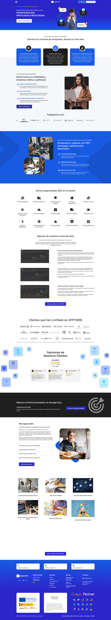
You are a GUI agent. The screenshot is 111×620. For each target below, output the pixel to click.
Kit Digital (81, 2)
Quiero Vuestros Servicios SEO (55, 553)
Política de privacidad (67, 616)
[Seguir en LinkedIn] (26, 580)
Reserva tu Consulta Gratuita (76, 408)
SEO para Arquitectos (39, 201)
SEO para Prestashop (72, 225)
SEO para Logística (72, 213)
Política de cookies (78, 616)
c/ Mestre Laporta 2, (87, 581)
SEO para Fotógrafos (39, 213)
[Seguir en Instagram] (19, 580)
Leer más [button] (33, 380)
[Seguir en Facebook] (21, 580)
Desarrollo (51, 579)
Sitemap (92, 616)
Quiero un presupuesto (24, 21)
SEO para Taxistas (88, 201)
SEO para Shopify (55, 225)
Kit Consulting (91, 2)
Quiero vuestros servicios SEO (55, 304)
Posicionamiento (53, 581)
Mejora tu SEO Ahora (24, 106)
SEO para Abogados (22, 201)
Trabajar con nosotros (23, 567)
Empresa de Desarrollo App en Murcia (28, 495)
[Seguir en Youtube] (24, 580)
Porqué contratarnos (77, 567)
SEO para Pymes (88, 213)
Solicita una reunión (49, 567)
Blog (34, 582)
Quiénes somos (36, 577)
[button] (80, 375)
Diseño (51, 577)
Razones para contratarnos (36, 580)
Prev (16, 120)
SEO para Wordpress (88, 225)
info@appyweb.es (87, 578)
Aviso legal (86, 616)
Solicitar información (26, 464)
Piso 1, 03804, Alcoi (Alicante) (86, 583)
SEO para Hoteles (55, 213)
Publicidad (51, 583)
